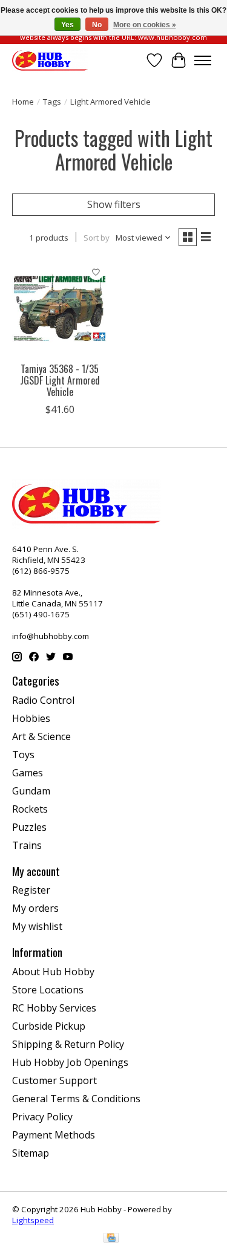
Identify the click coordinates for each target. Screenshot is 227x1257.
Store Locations (48, 989)
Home (23, 101)
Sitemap (30, 1153)
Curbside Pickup (48, 1026)
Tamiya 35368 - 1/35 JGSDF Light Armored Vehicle (60, 380)
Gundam (31, 790)
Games (27, 772)
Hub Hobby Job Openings (70, 1062)
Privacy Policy (42, 1116)
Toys (23, 754)
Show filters (113, 204)
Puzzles (29, 827)
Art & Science (41, 736)
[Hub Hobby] (50, 60)
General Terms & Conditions (76, 1098)
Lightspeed (33, 1220)
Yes (67, 25)
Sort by (97, 237)
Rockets (30, 809)
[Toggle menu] (203, 60)
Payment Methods (53, 1135)
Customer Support (54, 1080)
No (97, 25)
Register (31, 890)
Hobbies (31, 718)
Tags (52, 101)
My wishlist (37, 926)
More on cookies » (144, 25)
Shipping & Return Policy (68, 1044)
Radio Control (43, 700)
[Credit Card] (111, 1239)
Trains (27, 845)
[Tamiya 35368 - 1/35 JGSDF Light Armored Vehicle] (59, 308)
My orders (35, 908)
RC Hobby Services (54, 1008)
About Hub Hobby (53, 971)
